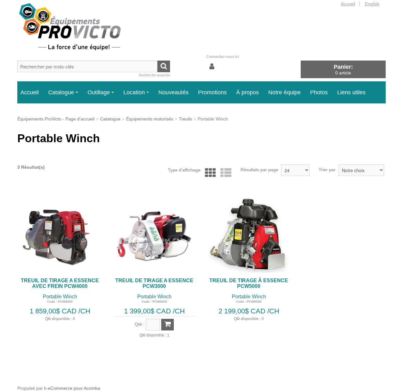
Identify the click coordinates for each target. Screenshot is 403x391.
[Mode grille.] (209, 172)
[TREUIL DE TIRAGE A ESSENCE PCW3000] (154, 234)
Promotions (212, 92)
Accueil (348, 3)
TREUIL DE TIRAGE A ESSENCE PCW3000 (154, 283)
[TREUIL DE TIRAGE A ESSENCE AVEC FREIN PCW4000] (60, 234)
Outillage (99, 92)
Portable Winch (60, 296)
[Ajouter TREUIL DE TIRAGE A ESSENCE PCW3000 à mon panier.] (167, 324)
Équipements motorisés (149, 118)
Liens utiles (351, 92)
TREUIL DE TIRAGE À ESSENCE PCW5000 (248, 283)
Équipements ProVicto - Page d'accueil (55, 118)
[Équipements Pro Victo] (75, 27)
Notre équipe (284, 92)
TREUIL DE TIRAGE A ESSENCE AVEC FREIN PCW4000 (60, 283)
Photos (319, 92)
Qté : (140, 324)
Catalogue (61, 92)
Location (134, 92)
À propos (247, 92)
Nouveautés (173, 92)
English (372, 3)
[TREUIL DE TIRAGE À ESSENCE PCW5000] (249, 234)
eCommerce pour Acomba (74, 388)
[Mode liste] (224, 172)
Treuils (185, 118)
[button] (343, 69)
